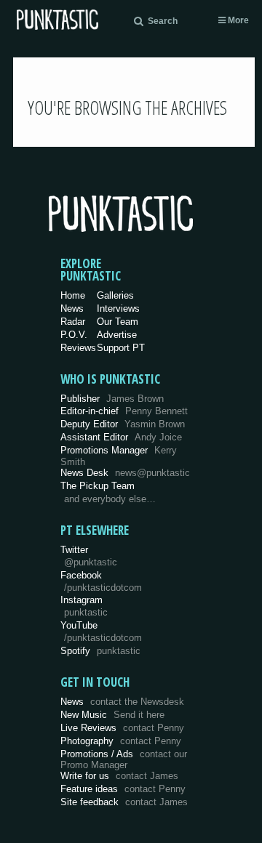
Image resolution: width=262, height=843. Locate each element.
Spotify (100, 650)
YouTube (101, 631)
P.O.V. (73, 334)
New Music (112, 714)
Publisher (112, 398)
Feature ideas (123, 788)
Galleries (115, 295)
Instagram (84, 606)
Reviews (78, 347)
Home (72, 295)
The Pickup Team (97, 485)
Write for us (119, 775)
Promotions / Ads (123, 760)
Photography (120, 740)
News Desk (125, 472)
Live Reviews (122, 727)
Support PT (121, 347)
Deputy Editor (122, 424)
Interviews (118, 308)
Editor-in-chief (124, 411)
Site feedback (124, 801)
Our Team (117, 321)
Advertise (117, 334)
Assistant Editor (121, 437)
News (72, 308)
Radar (72, 321)
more (237, 20)
